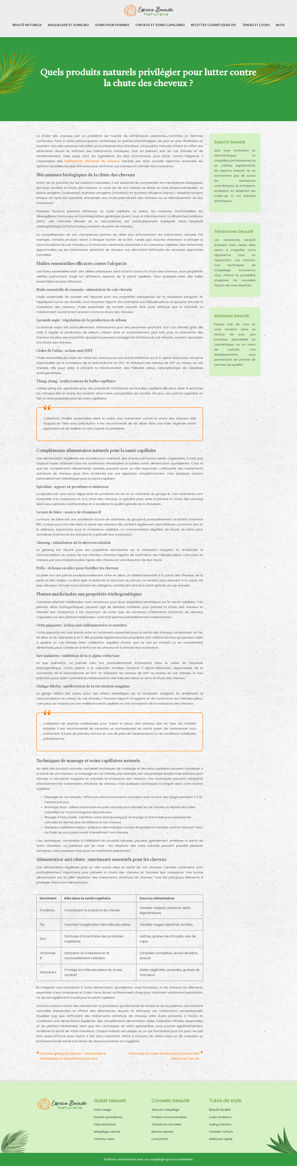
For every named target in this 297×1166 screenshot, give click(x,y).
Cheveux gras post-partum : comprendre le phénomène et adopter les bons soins (73, 1056)
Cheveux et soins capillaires (160, 25)
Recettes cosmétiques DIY (213, 25)
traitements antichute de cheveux (92, 161)
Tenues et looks (256, 25)
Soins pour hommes (112, 25)
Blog (280, 25)
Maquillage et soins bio (68, 25)
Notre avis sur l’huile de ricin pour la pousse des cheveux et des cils (164, 1056)
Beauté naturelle (27, 25)
